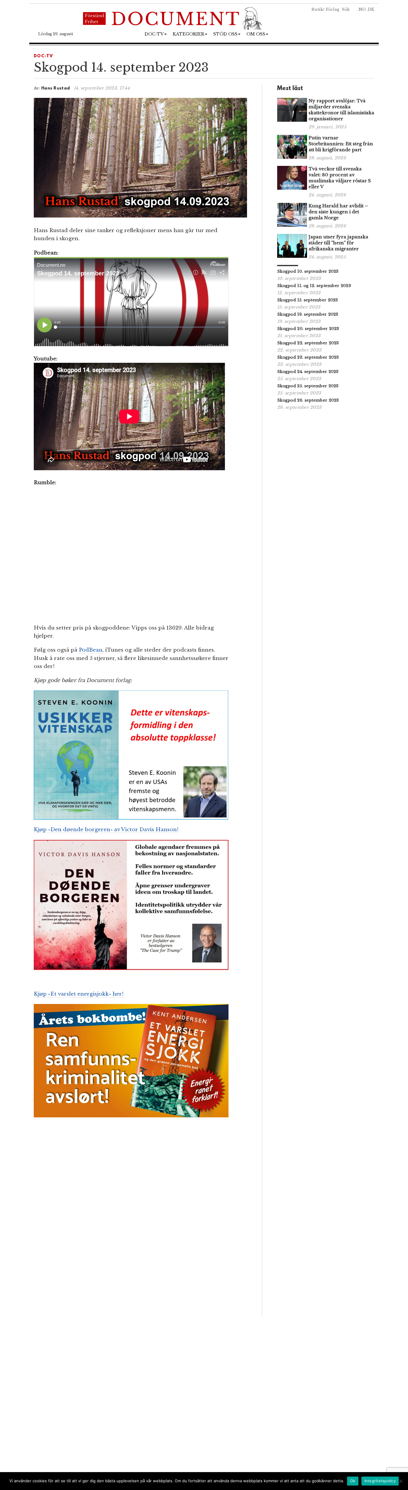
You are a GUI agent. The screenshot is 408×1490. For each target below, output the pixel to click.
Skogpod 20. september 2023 (308, 328)
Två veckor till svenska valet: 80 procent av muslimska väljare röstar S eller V (340, 177)
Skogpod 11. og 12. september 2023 (314, 285)
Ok (352, 1480)
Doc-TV (154, 34)
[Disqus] (140, 1233)
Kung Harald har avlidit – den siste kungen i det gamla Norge (338, 211)
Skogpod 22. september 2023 (308, 342)
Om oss (255, 34)
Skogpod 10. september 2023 (308, 271)
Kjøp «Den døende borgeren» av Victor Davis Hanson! (106, 829)
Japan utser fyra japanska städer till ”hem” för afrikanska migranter (338, 243)
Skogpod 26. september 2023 (308, 400)
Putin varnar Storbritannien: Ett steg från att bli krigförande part (341, 143)
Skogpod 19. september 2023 (307, 314)
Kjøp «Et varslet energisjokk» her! (79, 994)
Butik (317, 9)
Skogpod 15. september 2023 (307, 300)
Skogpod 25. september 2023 (308, 385)
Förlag (332, 9)
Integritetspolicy (380, 1480)
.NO (362, 9)
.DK (370, 9)
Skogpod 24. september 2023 (308, 371)
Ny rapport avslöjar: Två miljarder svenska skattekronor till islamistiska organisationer (341, 109)
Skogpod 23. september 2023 (308, 357)
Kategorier (188, 34)
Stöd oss (225, 34)
